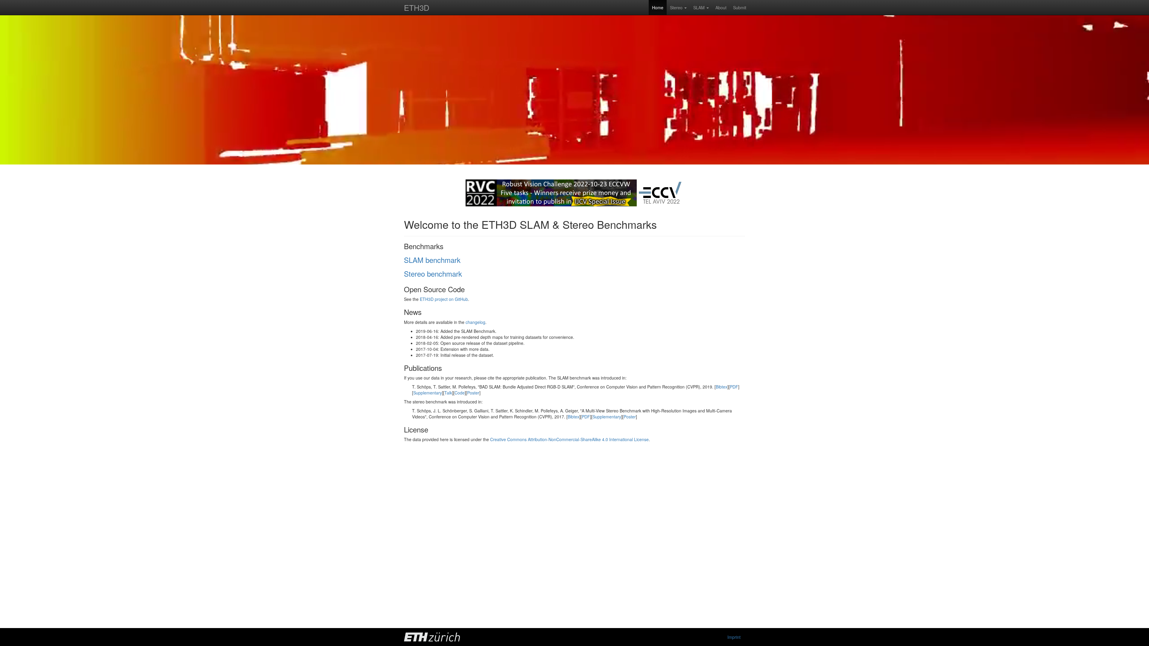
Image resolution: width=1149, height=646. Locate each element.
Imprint (734, 637)
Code (460, 393)
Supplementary (427, 393)
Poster (473, 393)
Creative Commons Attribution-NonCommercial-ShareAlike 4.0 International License (569, 439)
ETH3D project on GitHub (444, 299)
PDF (734, 387)
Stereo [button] (677, 7)
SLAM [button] (699, 7)
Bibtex (721, 387)
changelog (475, 322)
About (721, 7)
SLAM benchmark (432, 260)
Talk (448, 393)
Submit (739, 7)
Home (657, 7)
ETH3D (416, 7)
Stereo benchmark (433, 273)
